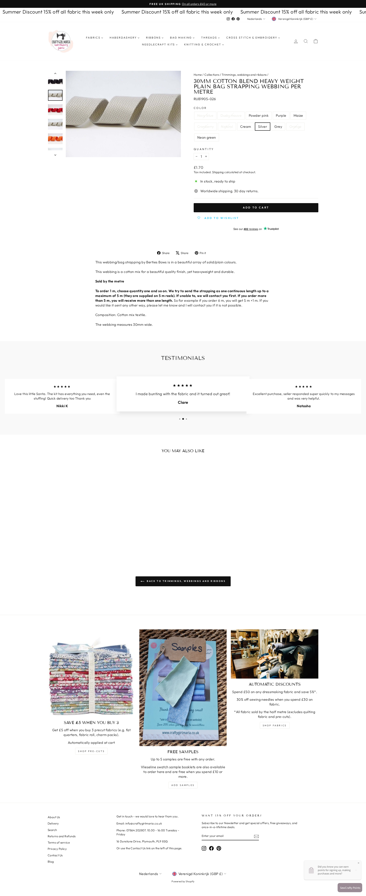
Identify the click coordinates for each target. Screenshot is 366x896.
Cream (245, 126)
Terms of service (59, 842)
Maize (298, 115)
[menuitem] (94, 37)
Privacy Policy (57, 849)
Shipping (218, 172)
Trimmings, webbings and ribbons (244, 74)
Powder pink (259, 115)
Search (52, 830)
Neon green (206, 137)
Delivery (53, 823)
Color (200, 108)
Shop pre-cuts (91, 751)
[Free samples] (183, 687)
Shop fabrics (275, 725)
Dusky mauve (231, 115)
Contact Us (55, 855)
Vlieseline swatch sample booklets (168, 767)
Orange (295, 126)
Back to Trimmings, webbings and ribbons (186, 581)
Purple (281, 115)
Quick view (80, 522)
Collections (211, 74)
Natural (227, 126)
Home (198, 74)
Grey (278, 126)
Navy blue (205, 115)
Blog (51, 861)
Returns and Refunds (62, 836)
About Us (54, 817)
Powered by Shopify (183, 881)
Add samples (183, 785)
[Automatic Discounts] (274, 654)
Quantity (204, 149)
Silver (262, 126)
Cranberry (205, 126)
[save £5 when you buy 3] (91, 673)
